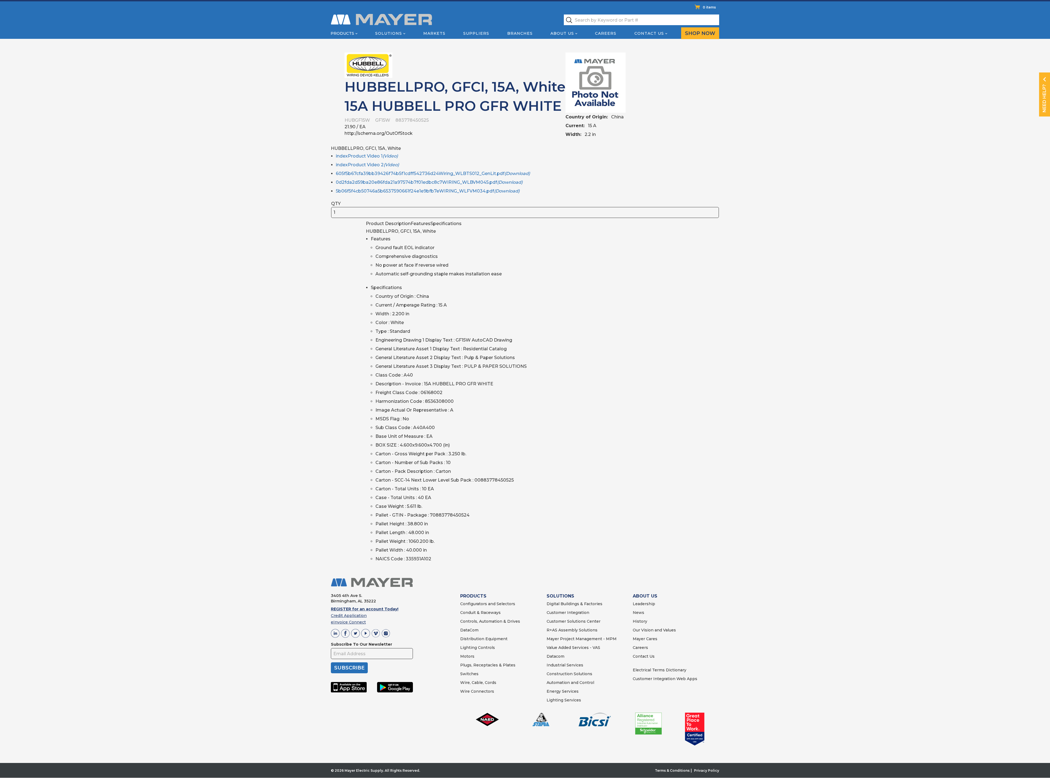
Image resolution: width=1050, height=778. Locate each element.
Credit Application (349, 615)
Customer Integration (568, 612)
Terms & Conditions (672, 770)
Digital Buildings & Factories (574, 603)
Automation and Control (570, 682)
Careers (605, 33)
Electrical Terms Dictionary (659, 670)
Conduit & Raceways (480, 612)
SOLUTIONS (560, 596)
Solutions (388, 33)
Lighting (468, 647)
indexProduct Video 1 (367, 156)
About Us (562, 33)
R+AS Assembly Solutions (572, 630)
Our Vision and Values (654, 630)
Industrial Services (565, 665)
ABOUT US (645, 596)
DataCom (469, 630)
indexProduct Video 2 (367, 164)
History (640, 621)
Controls (486, 647)
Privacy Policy (706, 770)
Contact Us (649, 33)
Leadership (644, 603)
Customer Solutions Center (573, 621)
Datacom (555, 656)
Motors (467, 656)
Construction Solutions (569, 673)
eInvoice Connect (348, 622)
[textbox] (641, 19)
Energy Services (563, 691)
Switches (469, 673)
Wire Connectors (477, 691)
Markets (434, 33)
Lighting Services (564, 700)
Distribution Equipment (484, 638)
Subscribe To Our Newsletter (361, 644)
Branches (520, 33)
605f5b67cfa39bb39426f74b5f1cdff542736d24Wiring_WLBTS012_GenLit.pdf (433, 173)
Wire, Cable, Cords (478, 682)
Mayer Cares (645, 638)
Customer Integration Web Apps (665, 678)
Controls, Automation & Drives (490, 621)
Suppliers (476, 33)
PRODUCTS (473, 596)
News (638, 612)
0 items (709, 7)
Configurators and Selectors (487, 603)
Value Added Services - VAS (573, 647)
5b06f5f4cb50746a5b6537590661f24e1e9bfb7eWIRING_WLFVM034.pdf (428, 191)
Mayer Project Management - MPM (582, 638)
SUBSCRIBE (349, 668)
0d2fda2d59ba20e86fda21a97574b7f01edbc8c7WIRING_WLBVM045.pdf (429, 182)
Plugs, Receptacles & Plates (487, 665)
